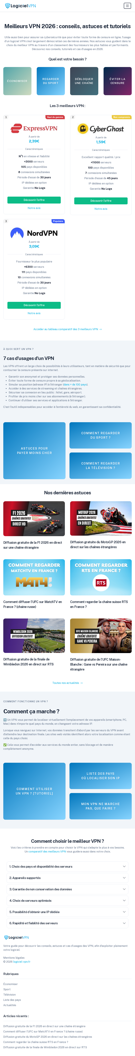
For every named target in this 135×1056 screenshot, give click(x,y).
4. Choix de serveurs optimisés (30, 900)
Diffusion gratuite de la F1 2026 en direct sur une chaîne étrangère (44, 1026)
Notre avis (34, 208)
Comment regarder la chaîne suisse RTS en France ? (35, 1042)
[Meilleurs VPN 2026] (16, 937)
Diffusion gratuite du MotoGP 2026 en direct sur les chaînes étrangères (47, 1036)
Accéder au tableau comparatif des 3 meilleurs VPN (65, 329)
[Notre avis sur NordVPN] (34, 232)
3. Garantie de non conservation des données (40, 889)
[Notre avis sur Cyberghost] (101, 128)
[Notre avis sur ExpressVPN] (34, 128)
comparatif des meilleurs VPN (47, 851)
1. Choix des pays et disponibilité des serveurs (40, 866)
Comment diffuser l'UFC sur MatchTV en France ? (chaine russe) (43, 1031)
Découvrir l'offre (34, 200)
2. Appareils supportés (24, 878)
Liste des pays (12, 999)
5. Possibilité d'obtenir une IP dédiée (34, 912)
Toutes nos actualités (65, 683)
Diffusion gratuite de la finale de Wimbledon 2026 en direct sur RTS (45, 1047)
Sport (7, 989)
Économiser (10, 984)
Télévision (9, 994)
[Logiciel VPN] (20, 6)
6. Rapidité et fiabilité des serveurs (33, 923)
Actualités (9, 1005)
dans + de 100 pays (75, 384)
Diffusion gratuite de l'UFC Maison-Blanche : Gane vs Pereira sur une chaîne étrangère (98, 664)
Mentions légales (14, 957)
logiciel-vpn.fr (21, 961)
